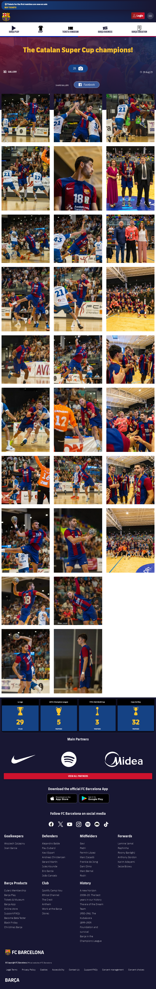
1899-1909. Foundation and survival (89, 927)
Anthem (46, 904)
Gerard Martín (49, 861)
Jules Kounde (49, 866)
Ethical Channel (50, 895)
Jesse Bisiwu (125, 866)
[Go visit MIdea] (124, 759)
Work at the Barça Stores (52, 911)
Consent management (113, 969)
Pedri (83, 848)
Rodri (83, 875)
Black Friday (11, 922)
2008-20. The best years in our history (91, 897)
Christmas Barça (13, 927)
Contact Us (74, 969)
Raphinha (123, 848)
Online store (11, 908)
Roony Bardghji (126, 852)
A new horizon (88, 890)
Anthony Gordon (127, 857)
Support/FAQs (12, 913)
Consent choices (136, 969)
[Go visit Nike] (23, 759)
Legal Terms (11, 969)
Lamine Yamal (125, 843)
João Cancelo (49, 875)
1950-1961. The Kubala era (88, 915)
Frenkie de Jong (89, 861)
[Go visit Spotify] (69, 759)
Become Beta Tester (15, 917)
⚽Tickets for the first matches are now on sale (26, 6)
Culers (138, 15)
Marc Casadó (87, 857)
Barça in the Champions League (91, 938)
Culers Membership (15, 890)
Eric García (47, 870)
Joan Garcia (10, 848)
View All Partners (78, 776)
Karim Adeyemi (126, 861)
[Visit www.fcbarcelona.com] (6, 17)
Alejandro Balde (51, 843)
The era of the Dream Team (91, 906)
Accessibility (58, 969)
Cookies (44, 969)
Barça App (10, 904)
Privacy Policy (29, 969)
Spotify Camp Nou (52, 890)
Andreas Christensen (53, 857)
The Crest (47, 899)
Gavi (82, 843)
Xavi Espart (48, 852)
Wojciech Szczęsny (14, 843)
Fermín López (87, 852)
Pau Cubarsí (49, 848)
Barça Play (10, 895)
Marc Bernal (86, 870)
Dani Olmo (86, 866)
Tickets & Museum (14, 899)
